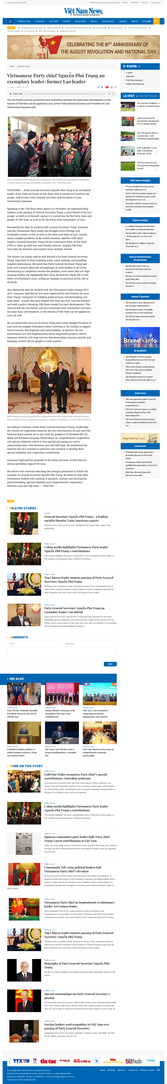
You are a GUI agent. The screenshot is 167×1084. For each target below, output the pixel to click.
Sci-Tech (54, 21)
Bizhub (125, 2)
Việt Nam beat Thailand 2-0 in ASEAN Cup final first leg (148, 104)
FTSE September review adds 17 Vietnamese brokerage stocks (147, 150)
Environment (108, 21)
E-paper (130, 66)
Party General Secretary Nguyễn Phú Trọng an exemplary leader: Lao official (74, 610)
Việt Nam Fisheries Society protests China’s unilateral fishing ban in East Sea (141, 422)
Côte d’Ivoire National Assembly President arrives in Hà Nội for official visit (22, 713)
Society (66, 21)
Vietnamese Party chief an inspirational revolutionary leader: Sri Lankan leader (79, 904)
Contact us (133, 1070)
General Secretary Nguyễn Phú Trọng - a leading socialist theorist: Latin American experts (76, 518)
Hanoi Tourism (117, 28)
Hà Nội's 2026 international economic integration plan (141, 277)
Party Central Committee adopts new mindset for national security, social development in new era (141, 196)
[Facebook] (98, 87)
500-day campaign (47, 31)
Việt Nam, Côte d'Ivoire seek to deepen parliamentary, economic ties (60, 752)
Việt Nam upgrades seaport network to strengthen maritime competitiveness (141, 402)
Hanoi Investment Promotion (76, 28)
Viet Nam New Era (54, 28)
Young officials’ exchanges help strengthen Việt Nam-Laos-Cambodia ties (60, 713)
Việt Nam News (83, 11)
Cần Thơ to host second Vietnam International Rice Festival (148, 165)
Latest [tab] (129, 96)
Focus (11, 28)
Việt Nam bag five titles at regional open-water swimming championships (148, 136)
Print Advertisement (134, 80)
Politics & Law (24, 21)
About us (121, 1070)
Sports (94, 21)
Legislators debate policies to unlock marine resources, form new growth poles (22, 752)
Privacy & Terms (147, 1070)
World (134, 21)
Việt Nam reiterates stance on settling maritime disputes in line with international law (141, 412)
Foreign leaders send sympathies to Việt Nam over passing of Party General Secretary (76, 1026)
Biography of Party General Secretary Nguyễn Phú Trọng (76, 965)
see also (17, 679)
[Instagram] (112, 87)
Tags (10, 501)
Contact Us (155, 2)
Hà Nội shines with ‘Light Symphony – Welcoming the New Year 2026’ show (141, 236)
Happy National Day (68, 31)
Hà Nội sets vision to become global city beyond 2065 (140, 318)
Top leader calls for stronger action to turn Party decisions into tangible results (141, 206)
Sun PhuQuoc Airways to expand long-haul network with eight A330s (141, 378)
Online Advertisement (135, 84)
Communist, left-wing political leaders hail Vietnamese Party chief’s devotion (72, 869)
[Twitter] (102, 87)
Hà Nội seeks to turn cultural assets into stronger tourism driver (140, 304)
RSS (158, 1070)
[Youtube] (107, 87)
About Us (144, 2)
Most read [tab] (149, 96)
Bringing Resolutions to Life (32, 28)
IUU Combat (29, 31)
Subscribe (130, 76)
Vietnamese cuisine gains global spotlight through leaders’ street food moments (141, 465)
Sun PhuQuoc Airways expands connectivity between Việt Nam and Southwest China (140, 359)
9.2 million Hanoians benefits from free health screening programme (140, 228)
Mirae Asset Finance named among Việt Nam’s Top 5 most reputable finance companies (140, 369)
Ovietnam (135, 2)
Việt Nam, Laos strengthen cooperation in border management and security (95, 713)
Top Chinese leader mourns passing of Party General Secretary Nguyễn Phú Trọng (78, 579)
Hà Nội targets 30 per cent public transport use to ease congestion (139, 311)
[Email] (116, 87)
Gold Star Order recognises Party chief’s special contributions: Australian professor (75, 776)
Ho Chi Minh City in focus (138, 28)
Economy (40, 21)
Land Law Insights (99, 28)
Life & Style (80, 21)
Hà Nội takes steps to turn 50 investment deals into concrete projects (138, 269)
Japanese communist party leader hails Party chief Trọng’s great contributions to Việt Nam (77, 839)
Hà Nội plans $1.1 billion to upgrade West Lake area (140, 245)
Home (12, 66)
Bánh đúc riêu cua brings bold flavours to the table (138, 474)
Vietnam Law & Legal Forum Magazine (105, 2)
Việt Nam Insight (13, 31)
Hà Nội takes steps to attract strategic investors (141, 284)
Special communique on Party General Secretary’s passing (77, 996)
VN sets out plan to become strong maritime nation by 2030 (140, 188)
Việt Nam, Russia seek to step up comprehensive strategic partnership (98, 752)
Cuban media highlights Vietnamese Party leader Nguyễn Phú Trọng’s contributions (76, 549)
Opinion (122, 21)
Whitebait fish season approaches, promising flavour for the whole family (140, 455)
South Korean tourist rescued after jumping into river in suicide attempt (148, 121)
